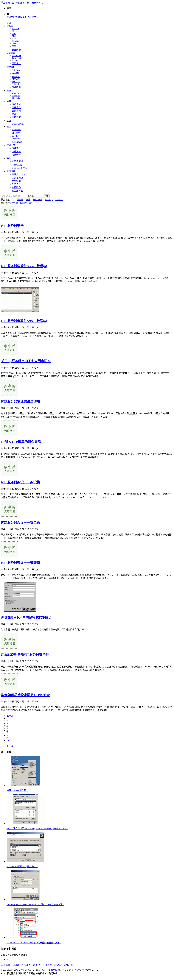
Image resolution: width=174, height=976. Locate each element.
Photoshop (16, 139)
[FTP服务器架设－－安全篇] (9, 516)
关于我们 (5, 965)
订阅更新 (22, 17)
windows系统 (18, 124)
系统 (9, 120)
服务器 (10, 26)
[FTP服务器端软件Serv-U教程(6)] (9, 259)
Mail (14, 36)
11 (8, 743)
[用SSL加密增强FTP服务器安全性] (9, 648)
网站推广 (16, 107)
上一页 (10, 716)
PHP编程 (16, 73)
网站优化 (16, 104)
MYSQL (16, 81)
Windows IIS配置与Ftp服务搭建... (22, 866)
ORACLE (16, 84)
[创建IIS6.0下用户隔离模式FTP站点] (20, 611)
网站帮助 (57, 965)
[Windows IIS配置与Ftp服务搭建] (26, 861)
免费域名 (16, 184)
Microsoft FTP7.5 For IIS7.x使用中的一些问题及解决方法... (34, 942)
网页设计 (16, 63)
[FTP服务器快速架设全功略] (9, 395)
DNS (14, 33)
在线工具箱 (12, 17)
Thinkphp (16, 98)
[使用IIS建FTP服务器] (26, 785)
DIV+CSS (16, 55)
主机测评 (11, 171)
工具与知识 (17, 178)
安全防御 (16, 50)
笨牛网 (15, 203)
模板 (9, 158)
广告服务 (26, 965)
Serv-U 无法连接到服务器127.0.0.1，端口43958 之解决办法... (35, 904)
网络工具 (16, 148)
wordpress (16, 93)
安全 (28, 199)
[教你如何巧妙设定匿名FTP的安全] (9, 688)
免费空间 (16, 181)
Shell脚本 (16, 87)
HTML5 (15, 60)
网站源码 (16, 151)
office (9, 126)
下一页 (10, 746)
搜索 (46, 196)
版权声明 (36, 965)
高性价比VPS (18, 174)
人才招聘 (47, 965)
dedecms (59, 199)
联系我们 (16, 965)
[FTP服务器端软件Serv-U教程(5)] (20, 314)
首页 (9, 23)
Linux (14, 31)
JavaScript (16, 58)
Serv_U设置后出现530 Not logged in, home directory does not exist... (37, 828)
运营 (9, 101)
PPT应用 (16, 133)
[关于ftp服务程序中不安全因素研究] (9, 354)
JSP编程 (16, 76)
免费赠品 (16, 187)
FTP (14, 38)
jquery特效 (17, 164)
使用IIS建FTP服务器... (17, 790)
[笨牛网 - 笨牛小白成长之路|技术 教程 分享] (22, 3)
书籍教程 (16, 155)
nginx (14, 43)
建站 (9, 90)
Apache (15, 41)
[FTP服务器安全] (9, 219)
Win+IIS (15, 28)
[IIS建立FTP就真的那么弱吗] (9, 435)
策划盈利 (16, 111)
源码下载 (11, 145)
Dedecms (16, 95)
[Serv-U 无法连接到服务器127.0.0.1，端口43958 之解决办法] (26, 899)
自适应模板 (17, 161)
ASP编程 (16, 70)
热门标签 (31, 17)
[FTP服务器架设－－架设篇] (9, 475)
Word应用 (16, 136)
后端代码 (11, 67)
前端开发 (11, 53)
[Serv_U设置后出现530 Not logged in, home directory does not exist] (26, 823)
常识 (14, 46)
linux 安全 (37, 199)
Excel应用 (16, 129)
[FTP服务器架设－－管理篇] (9, 556)
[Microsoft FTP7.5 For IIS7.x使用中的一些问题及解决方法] (26, 937)
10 (8, 740)
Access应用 (17, 142)
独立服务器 (17, 191)
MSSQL (15, 79)
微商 (14, 114)
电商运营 (16, 117)
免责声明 (68, 965)
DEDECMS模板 (19, 168)
